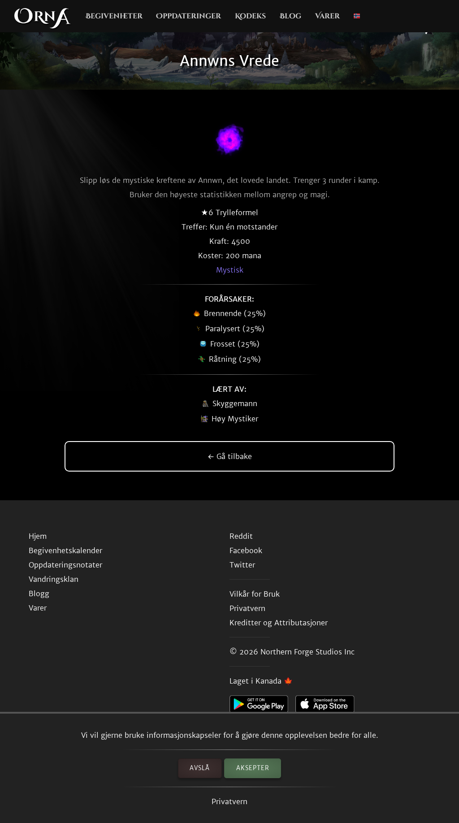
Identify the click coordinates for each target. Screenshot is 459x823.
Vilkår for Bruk (255, 593)
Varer (327, 16)
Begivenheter (114, 16)
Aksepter (252, 768)
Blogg (39, 593)
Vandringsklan (53, 579)
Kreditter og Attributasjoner (279, 622)
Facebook (246, 550)
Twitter (242, 564)
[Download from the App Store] (328, 706)
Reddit (241, 536)
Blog (290, 16)
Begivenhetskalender (65, 550)
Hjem (38, 536)
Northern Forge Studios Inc (307, 651)
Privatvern (229, 801)
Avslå (200, 768)
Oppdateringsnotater (65, 564)
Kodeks (250, 16)
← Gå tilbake (230, 456)
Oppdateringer (188, 16)
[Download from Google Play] (262, 706)
